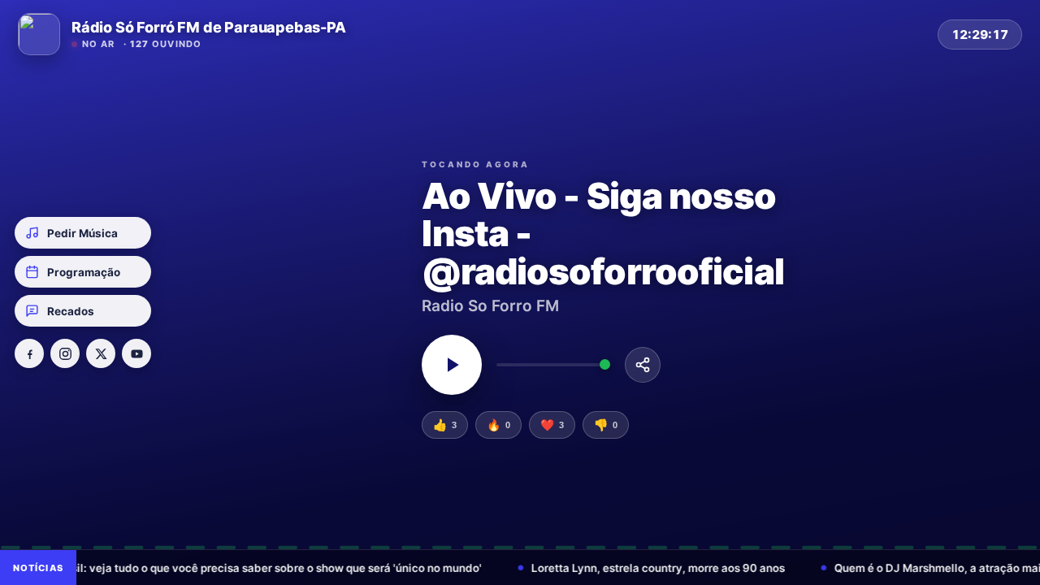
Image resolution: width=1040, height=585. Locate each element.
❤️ (552, 424)
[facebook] (29, 353)
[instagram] (65, 353)
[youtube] (136, 353)
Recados (70, 311)
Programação (83, 272)
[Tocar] (452, 365)
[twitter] (100, 353)
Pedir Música (82, 233)
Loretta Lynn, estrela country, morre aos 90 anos (592, 567)
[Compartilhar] (643, 365)
